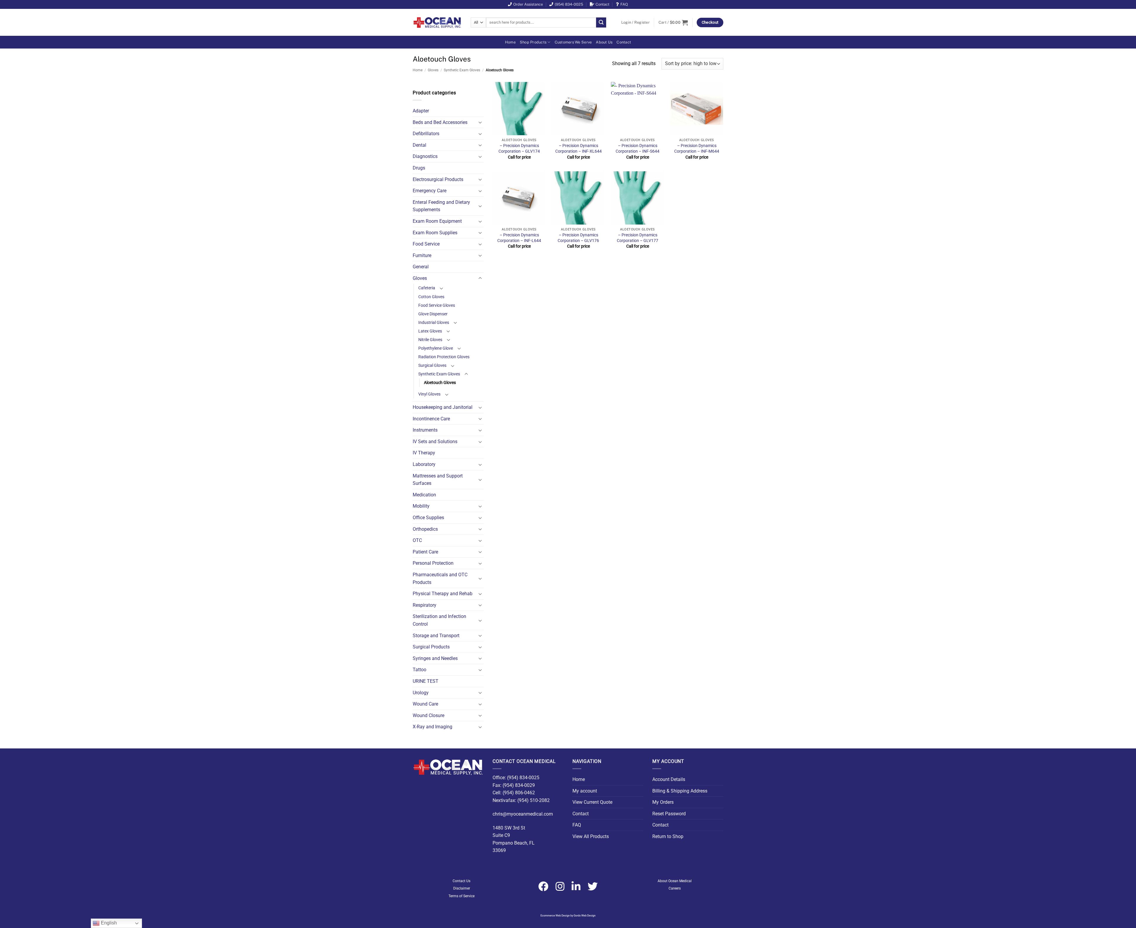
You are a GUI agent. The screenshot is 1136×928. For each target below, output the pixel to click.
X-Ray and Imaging (432, 727)
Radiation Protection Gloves (443, 356)
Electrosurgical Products (438, 179)
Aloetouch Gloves (440, 382)
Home (510, 42)
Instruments (425, 430)
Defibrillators (426, 133)
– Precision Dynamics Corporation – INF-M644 (696, 148)
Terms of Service (461, 896)
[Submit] (601, 22)
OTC (417, 540)
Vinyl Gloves (429, 394)
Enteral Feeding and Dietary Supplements (441, 206)
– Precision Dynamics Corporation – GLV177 (637, 238)
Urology (421, 692)
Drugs (419, 168)
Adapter (421, 111)
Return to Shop (667, 836)
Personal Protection (433, 563)
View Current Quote (592, 802)
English (108, 922)
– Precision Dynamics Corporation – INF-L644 (519, 238)
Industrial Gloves (433, 322)
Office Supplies (428, 517)
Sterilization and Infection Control (439, 620)
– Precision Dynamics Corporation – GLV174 (519, 148)
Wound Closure (428, 715)
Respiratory (424, 605)
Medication (424, 495)
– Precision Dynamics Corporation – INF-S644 (637, 148)
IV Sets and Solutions (435, 441)
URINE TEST (425, 681)
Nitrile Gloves (430, 339)
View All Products (590, 836)
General (421, 266)
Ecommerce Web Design (555, 915)
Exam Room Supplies (435, 232)
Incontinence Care (431, 419)
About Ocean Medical (675, 881)
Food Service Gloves (436, 305)
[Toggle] (480, 122)
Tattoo (419, 669)
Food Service (426, 244)
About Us (604, 42)
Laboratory (424, 464)
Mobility (421, 506)
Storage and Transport (436, 635)
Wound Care (425, 704)
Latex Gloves (430, 331)
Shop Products (533, 42)
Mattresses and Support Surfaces (438, 479)
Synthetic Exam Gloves (462, 70)
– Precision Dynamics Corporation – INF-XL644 (578, 148)
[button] (635, 22)
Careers (675, 888)
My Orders (663, 802)
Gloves (433, 70)
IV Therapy (424, 453)
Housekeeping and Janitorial (442, 407)
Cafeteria (426, 287)
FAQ (624, 4)
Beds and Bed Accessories (440, 122)
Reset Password (669, 813)
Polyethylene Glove (435, 348)
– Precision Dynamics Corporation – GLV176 (578, 238)
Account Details (668, 779)
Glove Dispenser (433, 314)
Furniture (422, 255)
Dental (419, 145)
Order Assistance (528, 4)
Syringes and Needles (435, 658)
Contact (602, 4)
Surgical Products (431, 647)
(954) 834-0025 (569, 4)
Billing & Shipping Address (679, 791)
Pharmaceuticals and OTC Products (440, 578)
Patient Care (425, 552)
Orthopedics (425, 529)
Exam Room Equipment (437, 221)
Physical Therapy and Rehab (442, 593)
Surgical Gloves (432, 365)
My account (584, 791)
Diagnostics (425, 156)
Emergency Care (429, 190)
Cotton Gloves (431, 296)
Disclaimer (461, 888)
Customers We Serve (573, 42)
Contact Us (461, 881)
